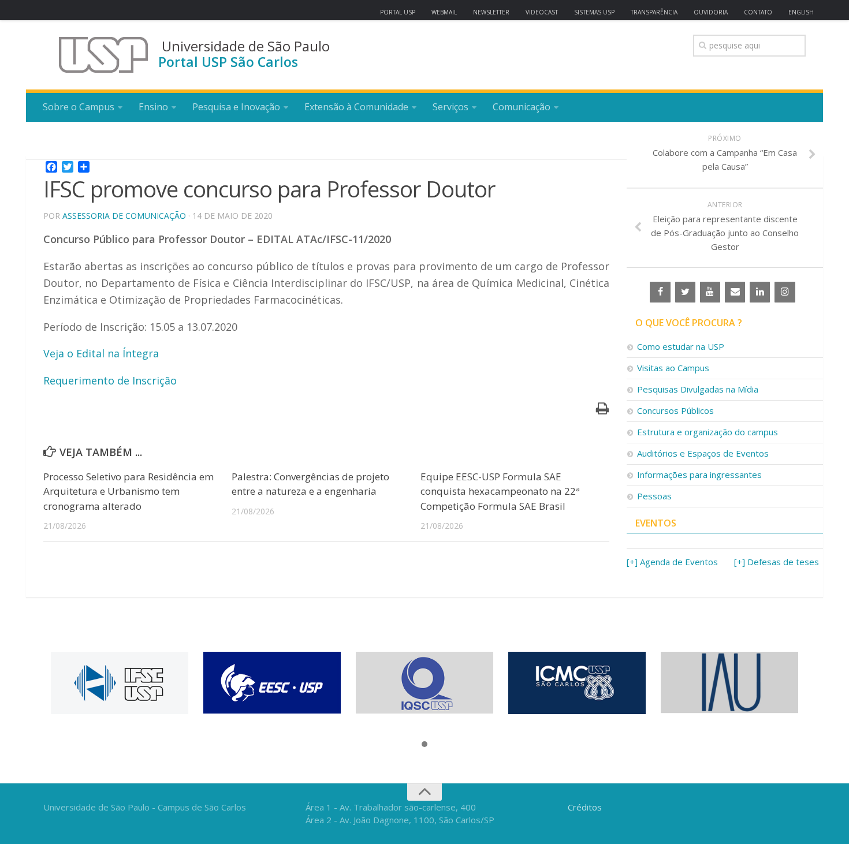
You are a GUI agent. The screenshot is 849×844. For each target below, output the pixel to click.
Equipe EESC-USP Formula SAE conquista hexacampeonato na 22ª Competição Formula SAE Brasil (500, 491)
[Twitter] (685, 292)
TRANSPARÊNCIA (654, 12)
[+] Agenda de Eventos (672, 561)
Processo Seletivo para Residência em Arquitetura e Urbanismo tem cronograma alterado (128, 491)
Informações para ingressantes (699, 474)
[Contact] (735, 292)
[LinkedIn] (760, 292)
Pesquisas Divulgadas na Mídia (697, 389)
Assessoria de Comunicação (124, 215)
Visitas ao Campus (673, 368)
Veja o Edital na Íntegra (101, 353)
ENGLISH (801, 12)
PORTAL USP (397, 12)
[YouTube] (710, 292)
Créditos (585, 807)
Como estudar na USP (680, 346)
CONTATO (758, 12)
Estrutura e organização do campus (707, 432)
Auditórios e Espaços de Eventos (703, 453)
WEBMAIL (444, 12)
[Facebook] (660, 292)
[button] (424, 744)
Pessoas (654, 496)
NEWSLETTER (491, 12)
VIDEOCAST (542, 12)
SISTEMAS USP (594, 12)
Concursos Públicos (675, 410)
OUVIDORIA (711, 12)
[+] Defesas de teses (776, 561)
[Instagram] (784, 292)
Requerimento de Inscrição (110, 380)
